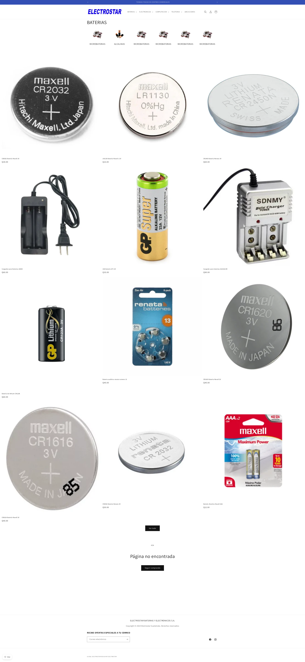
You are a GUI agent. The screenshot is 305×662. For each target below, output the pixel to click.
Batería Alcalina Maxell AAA (213, 504)
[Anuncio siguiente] (217, 2)
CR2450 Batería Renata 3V (212, 159)
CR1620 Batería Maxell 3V (212, 379)
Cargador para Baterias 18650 (12, 269)
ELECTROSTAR (96, 656)
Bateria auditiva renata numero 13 (115, 379)
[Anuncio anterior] (87, 2)
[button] (132, 11)
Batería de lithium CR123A (11, 394)
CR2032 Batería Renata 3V (112, 504)
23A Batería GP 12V (109, 269)
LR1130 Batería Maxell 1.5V (112, 159)
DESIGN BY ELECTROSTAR (109, 656)
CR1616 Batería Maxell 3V (10, 517)
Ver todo (152, 528)
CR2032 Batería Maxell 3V (10, 159)
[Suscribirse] (127, 639)
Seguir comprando (152, 568)
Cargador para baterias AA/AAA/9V (215, 269)
